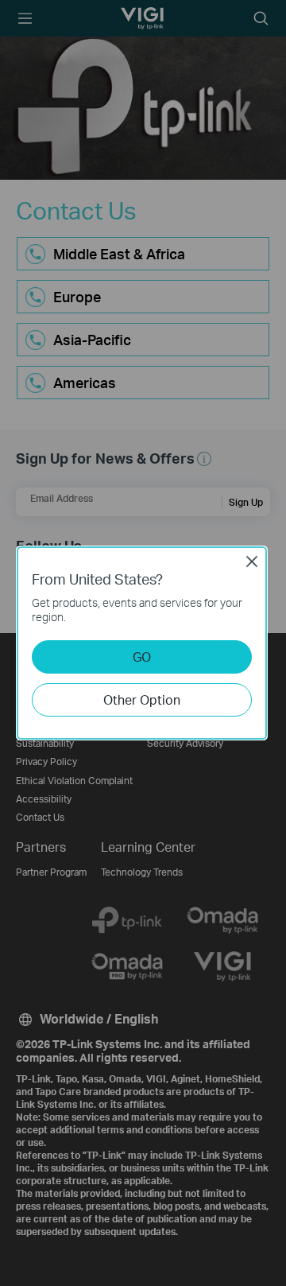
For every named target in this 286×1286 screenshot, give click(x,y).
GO (142, 656)
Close (251, 561)
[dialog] (143, 643)
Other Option (141, 699)
